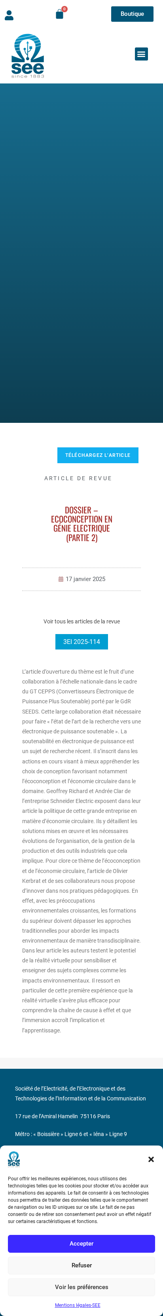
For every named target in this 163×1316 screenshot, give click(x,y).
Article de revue (78, 478)
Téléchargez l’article (98, 455)
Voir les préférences (81, 1287)
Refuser (82, 1265)
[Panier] (59, 14)
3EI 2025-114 (81, 642)
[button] (151, 1159)
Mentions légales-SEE (77, 1305)
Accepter (81, 1243)
